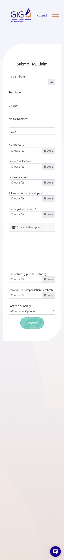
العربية (42, 15)
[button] (32, 323)
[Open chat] (55, 551)
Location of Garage (20, 306)
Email (12, 132)
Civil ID (13, 105)
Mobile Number (18, 119)
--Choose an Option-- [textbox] (22, 311)
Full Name (15, 92)
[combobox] (32, 311)
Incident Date (17, 76)
